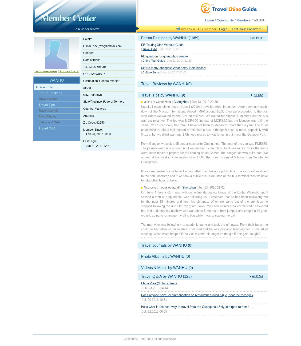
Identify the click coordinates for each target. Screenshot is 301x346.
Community (225, 20)
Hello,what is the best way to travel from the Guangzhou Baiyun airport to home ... (197, 307)
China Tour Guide (154, 60)
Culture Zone (151, 72)
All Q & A (257, 276)
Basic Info (46, 87)
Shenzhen (189, 187)
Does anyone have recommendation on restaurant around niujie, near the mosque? (197, 295)
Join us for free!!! (86, 29)
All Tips (258, 95)
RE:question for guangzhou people (164, 56)
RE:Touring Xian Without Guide (162, 45)
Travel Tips (47, 105)
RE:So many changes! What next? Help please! (173, 68)
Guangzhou (181, 102)
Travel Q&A (47, 128)
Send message (46, 71)
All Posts (257, 38)
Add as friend (69, 71)
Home (209, 20)
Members (244, 20)
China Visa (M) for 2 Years (159, 283)
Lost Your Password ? (248, 29)
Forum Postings (50, 93)
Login (223, 29)
